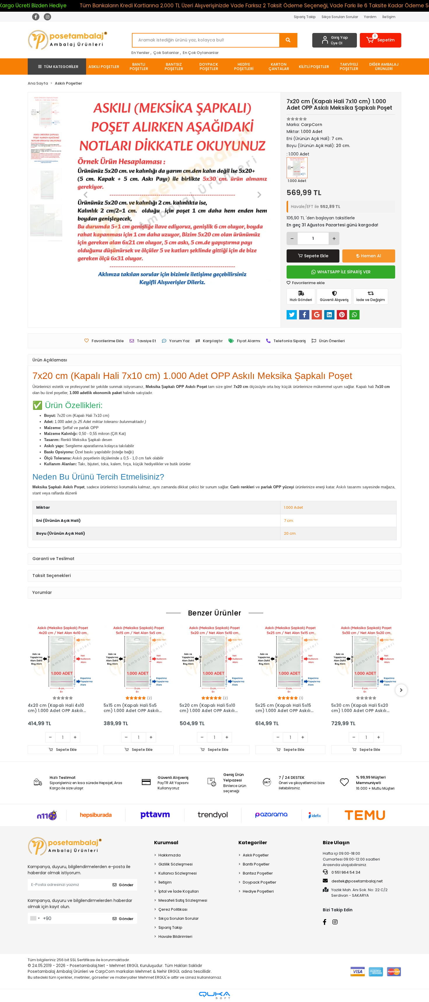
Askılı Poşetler (256, 855)
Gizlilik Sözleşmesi (175, 864)
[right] (401, 690)
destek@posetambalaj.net (357, 881)
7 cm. (289, 520)
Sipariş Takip (305, 16)
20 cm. (290, 533)
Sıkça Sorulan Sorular (340, 16)
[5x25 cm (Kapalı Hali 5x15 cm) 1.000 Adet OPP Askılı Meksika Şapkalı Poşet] (214, 660)
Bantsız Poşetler (258, 873)
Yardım (370, 16)
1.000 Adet (293, 507)
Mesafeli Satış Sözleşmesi (182, 900)
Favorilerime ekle (308, 283)
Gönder (126, 885)
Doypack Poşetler (259, 882)
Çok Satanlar (166, 52)
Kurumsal (166, 842)
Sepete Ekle (316, 256)
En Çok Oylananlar (201, 52)
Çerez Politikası (172, 909)
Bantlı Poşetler (256, 864)
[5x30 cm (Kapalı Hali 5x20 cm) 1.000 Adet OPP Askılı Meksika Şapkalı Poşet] (290, 660)
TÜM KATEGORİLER (61, 66)
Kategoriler (252, 842)
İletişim (388, 16)
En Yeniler (140, 52)
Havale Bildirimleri (175, 936)
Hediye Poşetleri (258, 891)
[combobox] (34, 918)
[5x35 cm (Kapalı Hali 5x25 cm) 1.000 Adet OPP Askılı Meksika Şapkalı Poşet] (366, 660)
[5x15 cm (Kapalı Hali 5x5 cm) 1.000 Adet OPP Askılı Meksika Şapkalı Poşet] (63, 660)
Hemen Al (371, 256)
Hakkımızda (169, 855)
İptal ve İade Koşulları (178, 891)
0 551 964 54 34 (345, 872)
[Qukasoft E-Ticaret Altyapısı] (214, 995)
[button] (381, 40)
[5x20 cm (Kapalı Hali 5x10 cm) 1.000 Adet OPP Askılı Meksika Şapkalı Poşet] (139, 660)
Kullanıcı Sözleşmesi (177, 873)
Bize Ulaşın (336, 842)
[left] (27, 690)
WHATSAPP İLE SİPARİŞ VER (344, 272)
